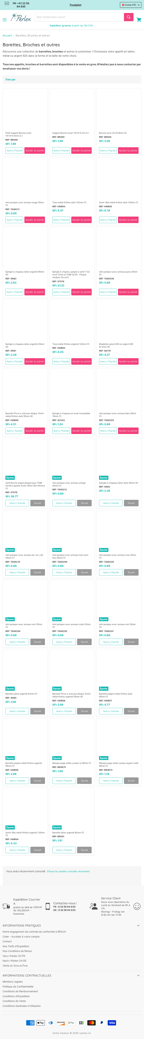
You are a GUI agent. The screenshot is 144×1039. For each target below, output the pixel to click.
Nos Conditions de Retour (17, 950)
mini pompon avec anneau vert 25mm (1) (23, 625)
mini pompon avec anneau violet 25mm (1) (71, 625)
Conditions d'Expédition (16, 996)
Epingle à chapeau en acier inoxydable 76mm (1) (71, 414)
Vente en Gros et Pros (15, 965)
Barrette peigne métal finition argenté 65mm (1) (23, 764)
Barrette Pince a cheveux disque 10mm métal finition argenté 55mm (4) (71, 695)
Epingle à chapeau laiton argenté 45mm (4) (24, 345)
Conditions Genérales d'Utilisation (22, 1005)
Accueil (7, 35)
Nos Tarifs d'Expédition (16, 946)
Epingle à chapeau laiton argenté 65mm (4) (24, 273)
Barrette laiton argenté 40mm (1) (21, 693)
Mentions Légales (13, 981)
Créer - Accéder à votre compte (21, 936)
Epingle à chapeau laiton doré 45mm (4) (118, 483)
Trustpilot (75, 4)
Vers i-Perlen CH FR (14, 955)
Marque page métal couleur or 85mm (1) (71, 763)
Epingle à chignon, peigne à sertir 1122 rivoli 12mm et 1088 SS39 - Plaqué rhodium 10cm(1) (71, 274)
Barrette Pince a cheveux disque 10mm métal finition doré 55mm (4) (24, 414)
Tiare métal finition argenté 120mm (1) (70, 344)
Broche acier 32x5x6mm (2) (113, 133)
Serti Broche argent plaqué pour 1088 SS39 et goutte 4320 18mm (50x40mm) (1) (25, 486)
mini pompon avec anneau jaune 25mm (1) (118, 273)
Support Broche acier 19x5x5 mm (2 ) (70, 133)
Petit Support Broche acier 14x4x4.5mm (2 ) (18, 134)
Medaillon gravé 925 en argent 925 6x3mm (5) (116, 345)
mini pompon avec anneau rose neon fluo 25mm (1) (70, 556)
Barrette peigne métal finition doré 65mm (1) (115, 695)
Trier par (10, 79)
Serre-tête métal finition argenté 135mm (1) (25, 834)
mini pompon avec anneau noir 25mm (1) (117, 625)
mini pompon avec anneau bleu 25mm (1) (117, 414)
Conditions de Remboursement (20, 991)
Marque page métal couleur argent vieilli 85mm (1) (118, 764)
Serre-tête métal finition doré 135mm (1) (118, 202)
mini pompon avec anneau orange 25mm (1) (69, 484)
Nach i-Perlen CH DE (14, 960)
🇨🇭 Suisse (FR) (129, 5)
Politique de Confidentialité (18, 986)
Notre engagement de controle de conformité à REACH (34, 931)
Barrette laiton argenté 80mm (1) (68, 832)
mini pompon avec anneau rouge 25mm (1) (24, 204)
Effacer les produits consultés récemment (68, 871)
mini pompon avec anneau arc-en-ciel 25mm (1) (24, 556)
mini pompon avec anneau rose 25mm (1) (117, 556)
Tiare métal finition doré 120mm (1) (69, 202)
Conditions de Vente (14, 1000)
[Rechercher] (128, 17)
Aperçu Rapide (14, 150)
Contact (7, 941)
